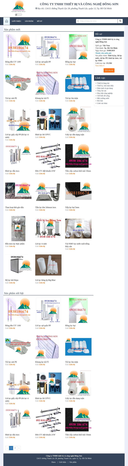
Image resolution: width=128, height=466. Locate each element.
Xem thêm (99, 66)
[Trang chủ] (6, 21)
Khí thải (100, 101)
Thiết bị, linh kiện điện (105, 86)
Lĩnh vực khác (102, 103)
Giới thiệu (62, 462)
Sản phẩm (73, 462)
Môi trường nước (103, 98)
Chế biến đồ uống (103, 96)
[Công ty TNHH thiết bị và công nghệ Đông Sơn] (18, 6)
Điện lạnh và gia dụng (105, 88)
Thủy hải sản (101, 91)
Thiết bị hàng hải (103, 83)
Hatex (54, 462)
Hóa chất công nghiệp (104, 93)
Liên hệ (110, 70)
